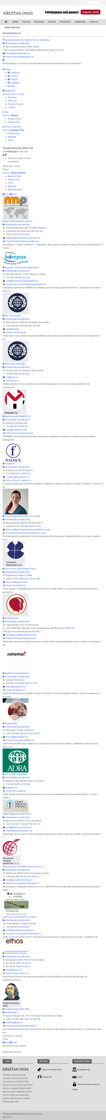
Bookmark (9, 90)
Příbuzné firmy (15, 104)
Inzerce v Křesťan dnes (52, 1070)
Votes (11, 140)
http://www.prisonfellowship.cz (22, 883)
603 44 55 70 (24, 966)
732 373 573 (24, 234)
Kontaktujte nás (83, 1070)
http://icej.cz (12, 380)
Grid (14, 194)
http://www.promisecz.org (19, 433)
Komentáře (80, 22)
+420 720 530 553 (31, 733)
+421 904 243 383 (31, 325)
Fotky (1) (12, 100)
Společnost (65, 22)
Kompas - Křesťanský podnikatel (22, 267)
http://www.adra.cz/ (16, 790)
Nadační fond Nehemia (17, 673)
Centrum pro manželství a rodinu (20, 916)
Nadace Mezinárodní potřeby (18, 221)
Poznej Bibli (11, 723)
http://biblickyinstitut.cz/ (19, 830)
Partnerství (47, 1077)
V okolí (11, 107)
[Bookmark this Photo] (5, 154)
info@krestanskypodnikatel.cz (22, 280)
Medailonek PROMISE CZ (18, 416)
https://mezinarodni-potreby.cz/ (22, 241)
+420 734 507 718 (31, 824)
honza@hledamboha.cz (18, 53)
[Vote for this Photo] (4, 154)
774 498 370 (24, 473)
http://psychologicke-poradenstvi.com (26, 532)
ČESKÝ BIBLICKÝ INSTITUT (17, 814)
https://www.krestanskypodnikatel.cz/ (26, 284)
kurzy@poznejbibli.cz (17, 736)
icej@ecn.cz (12, 377)
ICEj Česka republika (15, 363)
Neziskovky (11, 1012)
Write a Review (12, 126)
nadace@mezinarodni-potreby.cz (23, 237)
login (20, 158)
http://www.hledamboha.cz (20, 56)
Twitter (14, 76)
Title (10, 182)
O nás (7, 1061)
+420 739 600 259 (31, 1019)
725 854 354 (24, 373)
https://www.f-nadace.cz (18, 480)
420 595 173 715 (29, 683)
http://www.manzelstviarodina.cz (23, 933)
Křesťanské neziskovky (17, 43)
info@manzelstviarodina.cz (20, 930)
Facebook (15, 72)
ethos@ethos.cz (14, 969)
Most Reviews (15, 189)
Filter (5, 112)
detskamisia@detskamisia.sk (21, 634)
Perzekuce (39, 22)
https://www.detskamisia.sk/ (21, 638)
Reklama (43, 1061)
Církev (15, 22)
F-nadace (9, 463)
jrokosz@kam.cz (14, 1022)
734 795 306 (24, 784)
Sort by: (10, 115)
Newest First (14, 118)
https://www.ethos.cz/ (17, 973)
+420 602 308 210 (30, 876)
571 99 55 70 (24, 963)
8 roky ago (22, 151)
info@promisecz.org (16, 429)
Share (7, 69)
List (7, 194)
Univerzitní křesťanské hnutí (20, 568)
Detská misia (11, 618)
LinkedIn (15, 82)
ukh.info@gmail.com (17, 582)
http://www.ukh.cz (15, 585)
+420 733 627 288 (31, 578)
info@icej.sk (12, 329)
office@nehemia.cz (16, 686)
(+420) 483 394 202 (33, 231)
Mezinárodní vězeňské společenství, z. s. (24, 866)
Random (12, 136)
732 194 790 (24, 277)
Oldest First (14, 122)
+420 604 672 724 (32, 526)
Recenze (12, 97)
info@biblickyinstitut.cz (19, 827)
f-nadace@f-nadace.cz (17, 477)
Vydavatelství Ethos (15, 953)
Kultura (52, 22)
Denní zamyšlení (12, 28)
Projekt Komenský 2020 (17, 1009)
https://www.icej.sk (16, 332)
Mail (12, 86)
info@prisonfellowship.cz (19, 879)
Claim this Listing (14, 94)
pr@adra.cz (11, 787)
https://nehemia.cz (15, 690)
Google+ (14, 79)
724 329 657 (24, 926)
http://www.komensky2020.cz (21, 1025)
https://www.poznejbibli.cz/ (20, 740)
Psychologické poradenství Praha (22, 516)
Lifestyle (93, 22)
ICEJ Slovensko (13, 315)
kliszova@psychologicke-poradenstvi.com (28, 529)
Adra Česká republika (16, 774)
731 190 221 (22, 426)
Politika (26, 22)
